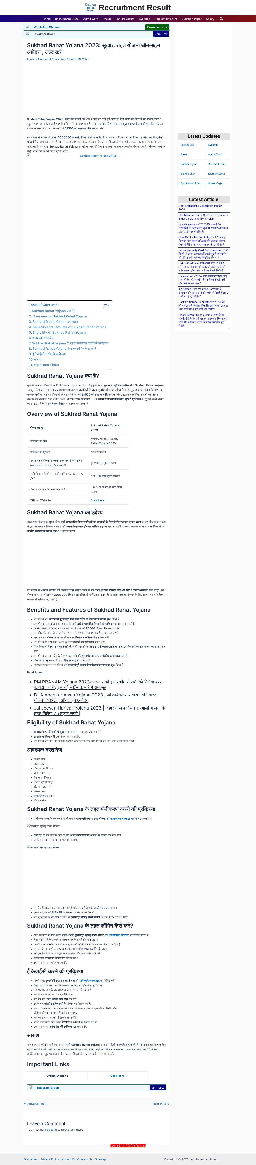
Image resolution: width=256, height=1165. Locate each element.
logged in (50, 1129)
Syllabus (213, 144)
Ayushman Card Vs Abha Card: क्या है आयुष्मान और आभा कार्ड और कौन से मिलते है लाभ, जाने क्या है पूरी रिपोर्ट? (203, 292)
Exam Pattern (216, 173)
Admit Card (215, 154)
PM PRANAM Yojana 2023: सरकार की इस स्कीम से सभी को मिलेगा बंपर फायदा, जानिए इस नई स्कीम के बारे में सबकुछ (97, 684)
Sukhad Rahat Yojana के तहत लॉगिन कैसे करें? (64, 349)
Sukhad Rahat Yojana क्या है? (53, 311)
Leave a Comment (39, 59)
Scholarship (188, 173)
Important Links (46, 365)
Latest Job (187, 144)
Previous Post (34, 1103)
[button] (221, 18)
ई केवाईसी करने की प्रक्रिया (49, 354)
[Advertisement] (128, 1156)
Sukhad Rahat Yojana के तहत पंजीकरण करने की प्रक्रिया (70, 343)
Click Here (97, 500)
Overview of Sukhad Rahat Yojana (60, 316)
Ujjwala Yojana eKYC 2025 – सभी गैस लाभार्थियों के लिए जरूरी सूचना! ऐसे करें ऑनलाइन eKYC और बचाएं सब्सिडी (203, 228)
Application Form (191, 183)
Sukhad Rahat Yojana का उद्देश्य (55, 322)
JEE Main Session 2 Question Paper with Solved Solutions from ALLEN (203, 217)
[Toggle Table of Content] (104, 305)
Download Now (157, 27)
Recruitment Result (135, 7)
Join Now (161, 34)
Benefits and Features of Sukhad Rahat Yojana (69, 327)
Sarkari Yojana (189, 164)
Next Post (161, 1103)
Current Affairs (217, 164)
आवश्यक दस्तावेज (42, 338)
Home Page (215, 183)
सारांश (37, 359)
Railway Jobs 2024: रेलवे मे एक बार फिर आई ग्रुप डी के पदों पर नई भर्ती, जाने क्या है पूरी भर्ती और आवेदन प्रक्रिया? (203, 280)
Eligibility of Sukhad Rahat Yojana (59, 332)
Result (185, 154)
